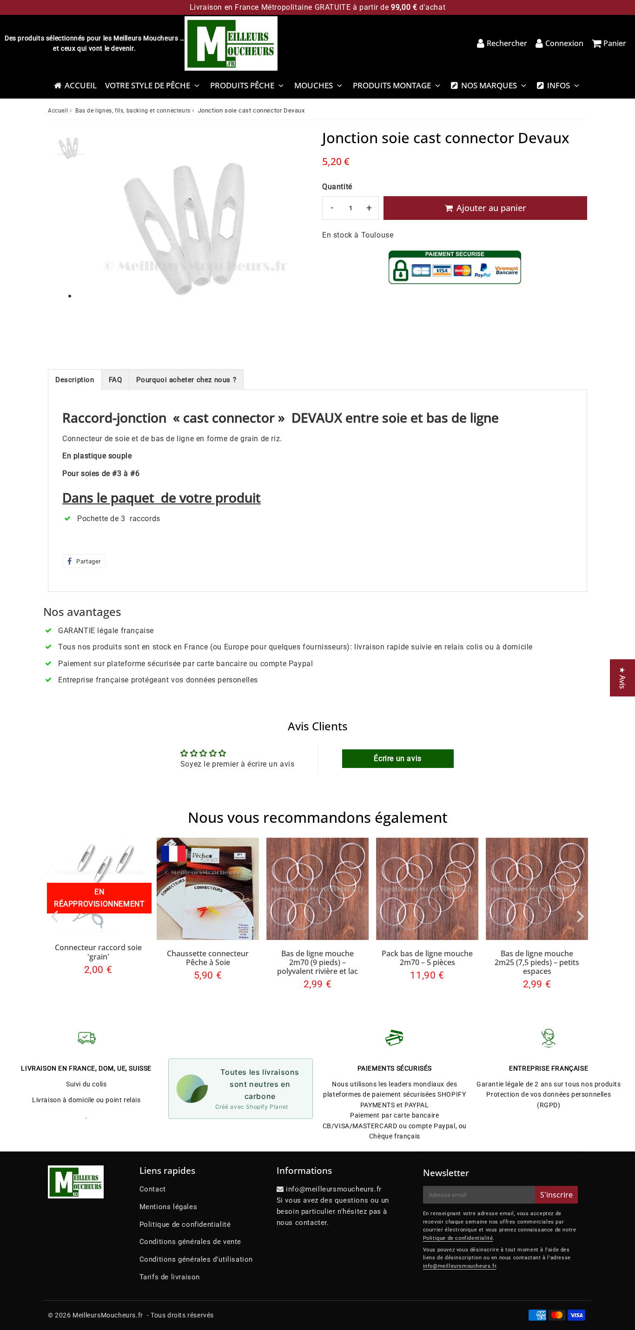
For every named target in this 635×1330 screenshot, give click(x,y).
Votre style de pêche (147, 85)
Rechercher (507, 43)
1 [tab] (69, 296)
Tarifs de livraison (169, 1277)
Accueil (81, 85)
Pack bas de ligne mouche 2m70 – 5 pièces (427, 957)
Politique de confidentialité (185, 1224)
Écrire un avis (397, 758)
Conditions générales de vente (190, 1241)
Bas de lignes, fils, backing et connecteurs (133, 110)
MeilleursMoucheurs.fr (108, 1315)
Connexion (564, 43)
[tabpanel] (70, 149)
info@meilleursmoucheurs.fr (459, 1266)
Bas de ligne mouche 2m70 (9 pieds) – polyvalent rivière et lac (317, 962)
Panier (614, 43)
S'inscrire (556, 1195)
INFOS (558, 85)
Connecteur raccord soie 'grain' (98, 951)
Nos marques (489, 85)
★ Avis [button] (622, 678)
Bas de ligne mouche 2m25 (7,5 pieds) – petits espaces (537, 962)
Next (580, 915)
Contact (152, 1189)
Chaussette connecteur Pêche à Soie (208, 957)
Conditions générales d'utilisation (196, 1259)
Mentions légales (168, 1207)
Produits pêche (242, 85)
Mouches (313, 85)
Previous (54, 915)
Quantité (337, 186)
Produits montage (392, 85)
